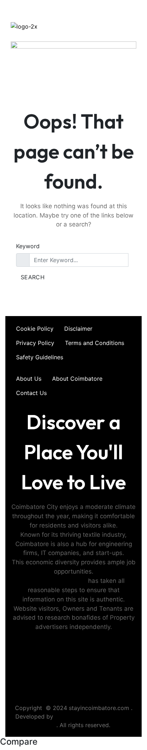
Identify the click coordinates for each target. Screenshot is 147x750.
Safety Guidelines (39, 357)
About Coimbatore (77, 378)
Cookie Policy (35, 328)
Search (33, 277)
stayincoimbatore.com (54, 580)
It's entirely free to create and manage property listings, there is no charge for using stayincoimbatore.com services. (73, 655)
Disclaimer (78, 328)
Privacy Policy (35, 342)
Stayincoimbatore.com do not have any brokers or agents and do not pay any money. (73, 682)
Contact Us (31, 392)
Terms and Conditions (94, 342)
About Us (28, 378)
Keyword (28, 246)
